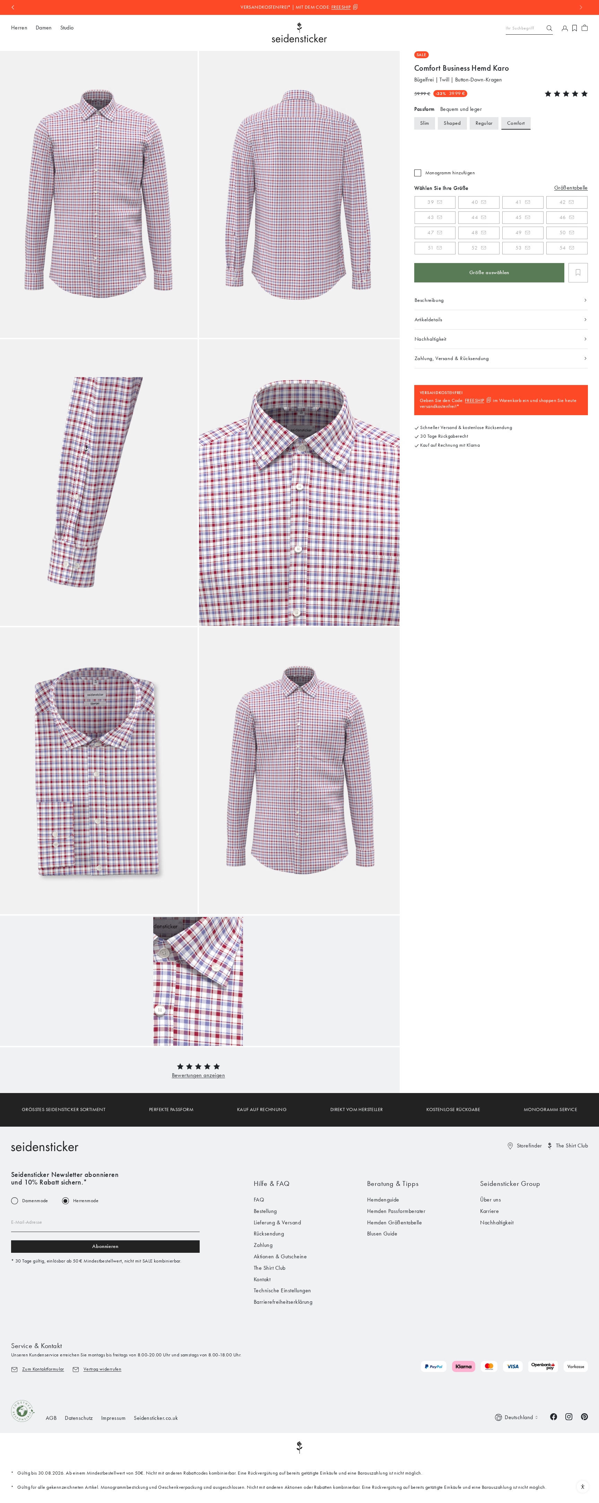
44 (474, 217)
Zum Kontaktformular (43, 1369)
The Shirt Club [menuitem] (270, 1268)
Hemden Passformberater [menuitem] (396, 1211)
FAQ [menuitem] (259, 1199)
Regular (484, 123)
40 (474, 202)
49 (518, 232)
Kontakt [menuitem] (262, 1279)
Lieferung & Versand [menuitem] (277, 1222)
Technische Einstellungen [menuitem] (282, 1290)
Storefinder (529, 1145)
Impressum (113, 1418)
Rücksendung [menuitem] (269, 1233)
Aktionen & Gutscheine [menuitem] (280, 1256)
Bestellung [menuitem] (265, 1211)
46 (562, 217)
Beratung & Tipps (393, 1183)
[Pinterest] (584, 1416)
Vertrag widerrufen (103, 1369)
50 (562, 232)
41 (518, 202)
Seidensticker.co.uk (156, 1418)
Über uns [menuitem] (490, 1199)
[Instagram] (568, 1416)
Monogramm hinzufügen (450, 173)
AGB (51, 1418)
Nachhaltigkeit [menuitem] (496, 1222)
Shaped (452, 123)
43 (430, 217)
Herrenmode (85, 1201)
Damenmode (35, 1201)
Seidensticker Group (510, 1183)
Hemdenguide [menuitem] (383, 1199)
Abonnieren (105, 1246)
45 (518, 217)
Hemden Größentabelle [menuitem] (394, 1222)
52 (474, 248)
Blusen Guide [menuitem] (382, 1233)
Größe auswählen (489, 272)
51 (431, 248)
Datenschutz (79, 1418)
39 (430, 202)
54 (562, 248)
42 (562, 202)
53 (518, 248)
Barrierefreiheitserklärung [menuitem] (283, 1302)
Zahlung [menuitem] (263, 1245)
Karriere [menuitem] (489, 1211)
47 (430, 232)
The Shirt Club (572, 1145)
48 (474, 232)
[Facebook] (553, 1416)
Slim (424, 123)
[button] (198, 1075)
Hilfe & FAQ (272, 1183)
